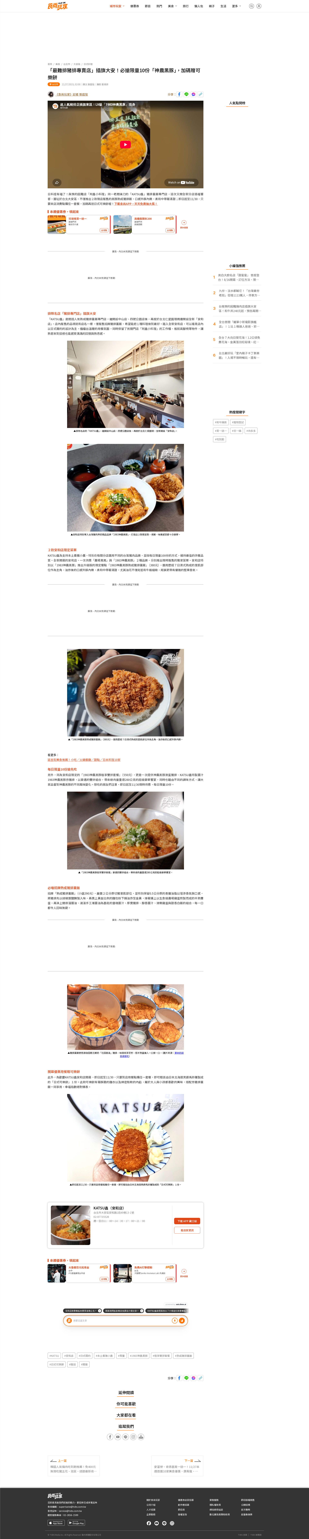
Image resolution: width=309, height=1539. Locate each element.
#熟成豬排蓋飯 (183, 1356)
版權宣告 (182, 1514)
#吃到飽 (219, 439)
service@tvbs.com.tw (70, 1510)
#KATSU (54, 1356)
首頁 (50, 64)
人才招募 (150, 1509)
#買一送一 (221, 431)
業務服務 (214, 1500)
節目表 (181, 1509)
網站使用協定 (216, 1509)
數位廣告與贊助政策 (220, 1514)
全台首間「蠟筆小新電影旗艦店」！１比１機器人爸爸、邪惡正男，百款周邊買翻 (239, 324)
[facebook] (148, 1523)
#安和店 (69, 1356)
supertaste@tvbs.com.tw (72, 1506)
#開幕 (84, 1364)
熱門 (159, 6)
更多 (235, 6)
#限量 (121, 1356)
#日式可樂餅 (56, 1364)
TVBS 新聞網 (255, 1535)
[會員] (259, 6)
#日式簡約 (85, 1356)
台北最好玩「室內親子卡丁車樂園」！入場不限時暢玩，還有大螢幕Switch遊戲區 (239, 355)
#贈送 (72, 1364)
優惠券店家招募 (186, 1500)
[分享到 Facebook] (179, 94)
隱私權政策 (215, 1504)
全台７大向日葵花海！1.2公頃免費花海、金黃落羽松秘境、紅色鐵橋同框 (239, 339)
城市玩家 (115, 6)
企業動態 (150, 1514)
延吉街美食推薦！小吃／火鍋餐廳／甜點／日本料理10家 (84, 760)
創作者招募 (183, 1504)
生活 (223, 6)
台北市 (66, 64)
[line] (164, 1523)
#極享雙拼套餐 (161, 1356)
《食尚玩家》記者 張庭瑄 (71, 94)
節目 (148, 6)
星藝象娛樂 (246, 1514)
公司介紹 (150, 1504)
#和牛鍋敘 (221, 422)
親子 (212, 6)
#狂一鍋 (236, 431)
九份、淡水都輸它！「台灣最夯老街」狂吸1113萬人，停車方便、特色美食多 (239, 293)
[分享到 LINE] (186, 94)
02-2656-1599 (70, 1515)
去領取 (104, 230)
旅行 (186, 6)
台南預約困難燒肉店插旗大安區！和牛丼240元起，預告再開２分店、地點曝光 (240, 308)
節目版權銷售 (248, 1500)
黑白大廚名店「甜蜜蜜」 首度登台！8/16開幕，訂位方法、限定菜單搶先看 (238, 277)
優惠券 (134, 6)
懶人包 (198, 6)
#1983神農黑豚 (139, 1356)
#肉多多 (251, 431)
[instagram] (172, 1523)
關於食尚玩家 (153, 1500)
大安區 (77, 64)
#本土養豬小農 (104, 1356)
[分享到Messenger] (193, 94)
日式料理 (88, 64)
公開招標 (245, 1504)
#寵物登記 (238, 422)
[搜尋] (251, 6)
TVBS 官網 (242, 1535)
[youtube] (156, 1523)
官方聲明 (245, 1509)
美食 (171, 6)
